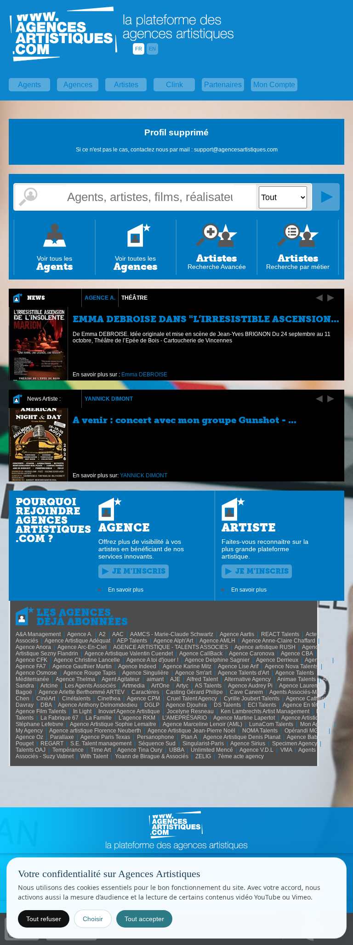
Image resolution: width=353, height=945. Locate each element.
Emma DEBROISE (144, 374)
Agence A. (100, 298)
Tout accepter (144, 919)
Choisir (93, 919)
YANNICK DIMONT (109, 399)
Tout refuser (43, 919)
